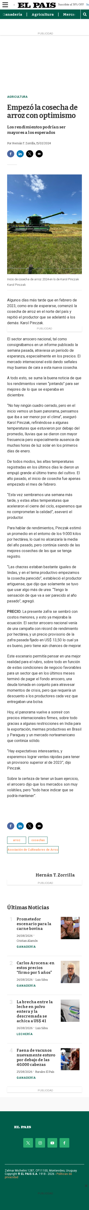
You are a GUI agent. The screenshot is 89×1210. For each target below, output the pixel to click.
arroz (16, 840)
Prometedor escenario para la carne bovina (34, 924)
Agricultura (43, 14)
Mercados (72, 14)
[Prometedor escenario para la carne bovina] (70, 928)
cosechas (38, 840)
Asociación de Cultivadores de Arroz (32, 849)
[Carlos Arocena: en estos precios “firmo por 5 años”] (70, 972)
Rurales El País (44, 1072)
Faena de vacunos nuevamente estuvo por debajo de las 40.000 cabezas (36, 1057)
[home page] (44, 1127)
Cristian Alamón (27, 941)
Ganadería (12, 14)
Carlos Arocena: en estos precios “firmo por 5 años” (36, 968)
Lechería (25, 1034)
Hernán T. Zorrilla (55, 875)
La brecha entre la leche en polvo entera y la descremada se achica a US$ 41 (35, 1011)
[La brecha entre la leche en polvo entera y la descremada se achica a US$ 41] (70, 1011)
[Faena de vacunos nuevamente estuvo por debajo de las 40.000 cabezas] (70, 1059)
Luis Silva (41, 979)
